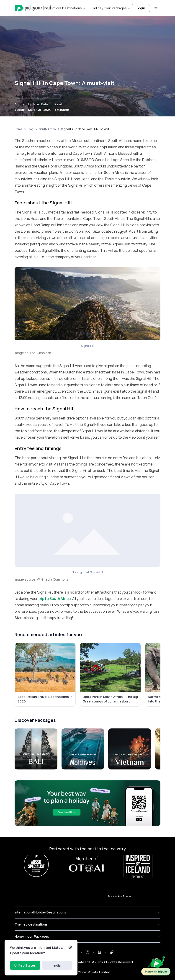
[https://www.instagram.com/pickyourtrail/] (87, 952)
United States (25, 965)
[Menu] (155, 8)
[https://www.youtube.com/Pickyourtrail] (111, 952)
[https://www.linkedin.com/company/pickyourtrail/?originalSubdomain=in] (99, 952)
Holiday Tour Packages (109, 8)
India (57, 965)
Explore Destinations (66, 8)
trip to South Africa (54, 598)
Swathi (20, 110)
